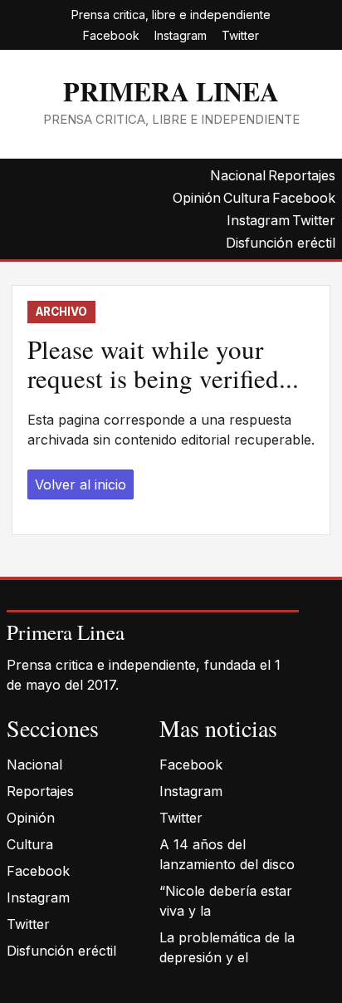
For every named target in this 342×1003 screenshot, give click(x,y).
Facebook (111, 35)
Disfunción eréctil (280, 242)
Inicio (85, 209)
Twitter (240, 35)
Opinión (197, 197)
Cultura (246, 197)
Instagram (180, 35)
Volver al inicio (80, 484)
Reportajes (301, 175)
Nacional (238, 175)
